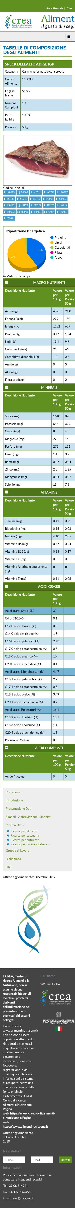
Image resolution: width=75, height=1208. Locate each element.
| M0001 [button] (23, 211)
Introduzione (14, 800)
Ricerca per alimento (24, 831)
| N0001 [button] (37, 211)
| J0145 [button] (62, 205)
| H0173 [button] (23, 205)
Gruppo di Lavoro (17, 850)
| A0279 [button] (10, 192)
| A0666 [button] (23, 192)
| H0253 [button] (49, 205)
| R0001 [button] (63, 211)
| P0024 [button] (49, 211)
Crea (69, 8)
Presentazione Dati (18, 808)
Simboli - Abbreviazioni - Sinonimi (28, 817)
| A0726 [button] (49, 192)
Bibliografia (13, 859)
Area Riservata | (55, 8)
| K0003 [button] (10, 211)
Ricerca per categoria (25, 835)
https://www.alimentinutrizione (24, 1126)
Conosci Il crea (50, 983)
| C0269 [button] (22, 198)
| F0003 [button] (48, 198)
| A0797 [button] (63, 192)
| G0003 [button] (62, 198)
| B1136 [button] (9, 198)
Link (8, 867)
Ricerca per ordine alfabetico (30, 844)
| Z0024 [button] (9, 218)
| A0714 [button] (36, 192)
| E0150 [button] (35, 198)
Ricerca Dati (14, 825)
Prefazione (13, 792)
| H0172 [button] (10, 205)
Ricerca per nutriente (25, 840)
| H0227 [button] (36, 205)
